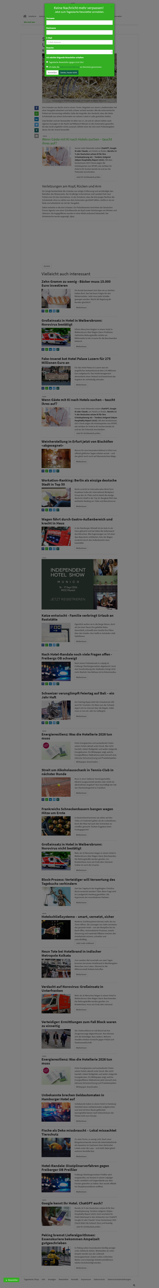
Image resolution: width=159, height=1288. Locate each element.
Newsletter (13, 1280)
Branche (50, 47)
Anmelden (52, 72)
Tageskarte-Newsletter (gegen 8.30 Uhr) (66, 62)
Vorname (50, 18)
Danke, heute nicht (68, 72)
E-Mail (49, 38)
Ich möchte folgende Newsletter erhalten (65, 57)
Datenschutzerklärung (69, 67)
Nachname (51, 28)
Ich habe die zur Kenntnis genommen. (75, 67)
